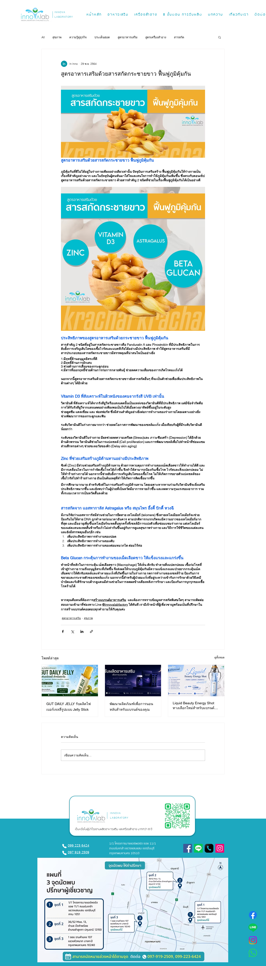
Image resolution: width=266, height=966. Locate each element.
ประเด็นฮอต (102, 37)
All (43, 37)
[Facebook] (253, 915)
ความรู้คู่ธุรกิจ (78, 37)
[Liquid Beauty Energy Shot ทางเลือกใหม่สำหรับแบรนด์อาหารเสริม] (196, 680)
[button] (118, 14)
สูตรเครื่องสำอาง (155, 37)
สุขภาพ (57, 37)
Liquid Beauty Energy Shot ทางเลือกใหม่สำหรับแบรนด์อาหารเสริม (193, 706)
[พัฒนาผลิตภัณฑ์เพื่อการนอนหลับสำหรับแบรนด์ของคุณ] (133, 680)
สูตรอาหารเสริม (127, 37)
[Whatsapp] (253, 953)
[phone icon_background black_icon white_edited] (209, 848)
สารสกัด (179, 37)
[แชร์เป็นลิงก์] (91, 631)
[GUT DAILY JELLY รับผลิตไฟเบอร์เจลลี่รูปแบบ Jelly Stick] (70, 680)
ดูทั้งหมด (219, 657)
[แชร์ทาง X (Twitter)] (72, 631)
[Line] (253, 927)
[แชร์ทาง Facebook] (63, 631)
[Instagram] (253, 940)
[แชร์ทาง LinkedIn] (82, 631)
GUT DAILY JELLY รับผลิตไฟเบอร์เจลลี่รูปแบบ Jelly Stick (68, 706)
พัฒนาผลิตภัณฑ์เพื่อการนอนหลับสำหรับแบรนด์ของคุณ (131, 706)
